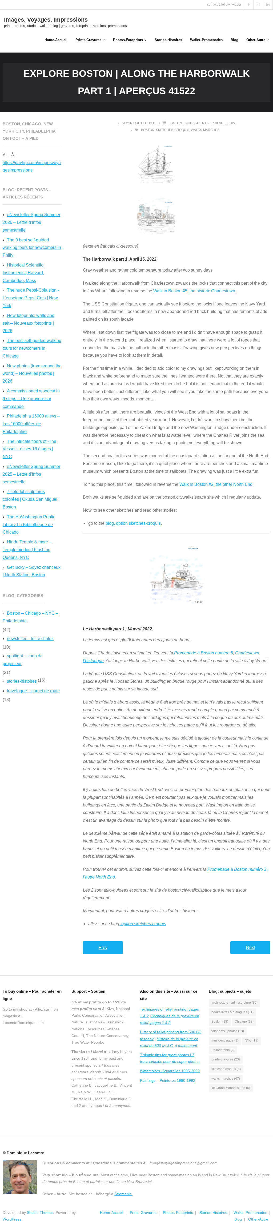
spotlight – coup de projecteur (23, 660)
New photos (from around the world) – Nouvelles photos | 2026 (32, 374)
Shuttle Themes (40, 1212)
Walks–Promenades (250, 1212)
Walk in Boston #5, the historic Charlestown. (194, 291)
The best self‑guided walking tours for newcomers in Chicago (32, 348)
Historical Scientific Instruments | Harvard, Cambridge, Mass (23, 273)
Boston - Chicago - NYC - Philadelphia (201, 123)
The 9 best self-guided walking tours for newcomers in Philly (32, 248)
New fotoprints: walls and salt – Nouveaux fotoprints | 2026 (28, 323)
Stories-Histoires (213, 1212)
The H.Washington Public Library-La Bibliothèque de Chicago (29, 525)
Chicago (244, 1021)
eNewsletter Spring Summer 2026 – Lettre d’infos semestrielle (31, 222)
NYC (251, 1040)
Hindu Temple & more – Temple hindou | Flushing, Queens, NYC (27, 550)
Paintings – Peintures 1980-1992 (167, 1080)
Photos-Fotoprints (178, 1212)
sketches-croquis (172, 130)
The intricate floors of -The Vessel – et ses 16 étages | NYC (29, 449)
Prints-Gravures (143, 1212)
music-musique (224, 1040)
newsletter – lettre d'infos (30, 638)
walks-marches (205, 130)
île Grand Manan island (230, 1088)
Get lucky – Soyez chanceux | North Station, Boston (32, 571)
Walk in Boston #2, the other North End (215, 484)
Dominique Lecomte (139, 123)
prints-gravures (225, 1059)
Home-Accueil (111, 1212)
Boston (147, 130)
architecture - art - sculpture (234, 1002)
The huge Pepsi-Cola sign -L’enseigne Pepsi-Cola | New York (31, 298)
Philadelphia (223, 1050)
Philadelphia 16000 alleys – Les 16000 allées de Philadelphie (31, 424)
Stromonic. (123, 1194)
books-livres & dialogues (232, 1012)
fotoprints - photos (227, 1031)
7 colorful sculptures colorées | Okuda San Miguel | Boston (31, 499)
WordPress (12, 1219)
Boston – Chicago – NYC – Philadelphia (30, 617)
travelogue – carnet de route (33, 691)
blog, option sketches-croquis (133, 523)
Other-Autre (258, 1219)
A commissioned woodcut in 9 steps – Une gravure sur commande (31, 399)
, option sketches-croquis (142, 923)
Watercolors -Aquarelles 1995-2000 (170, 1071)
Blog (238, 1219)
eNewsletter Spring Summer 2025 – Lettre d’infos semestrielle (31, 474)
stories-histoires (22, 681)
